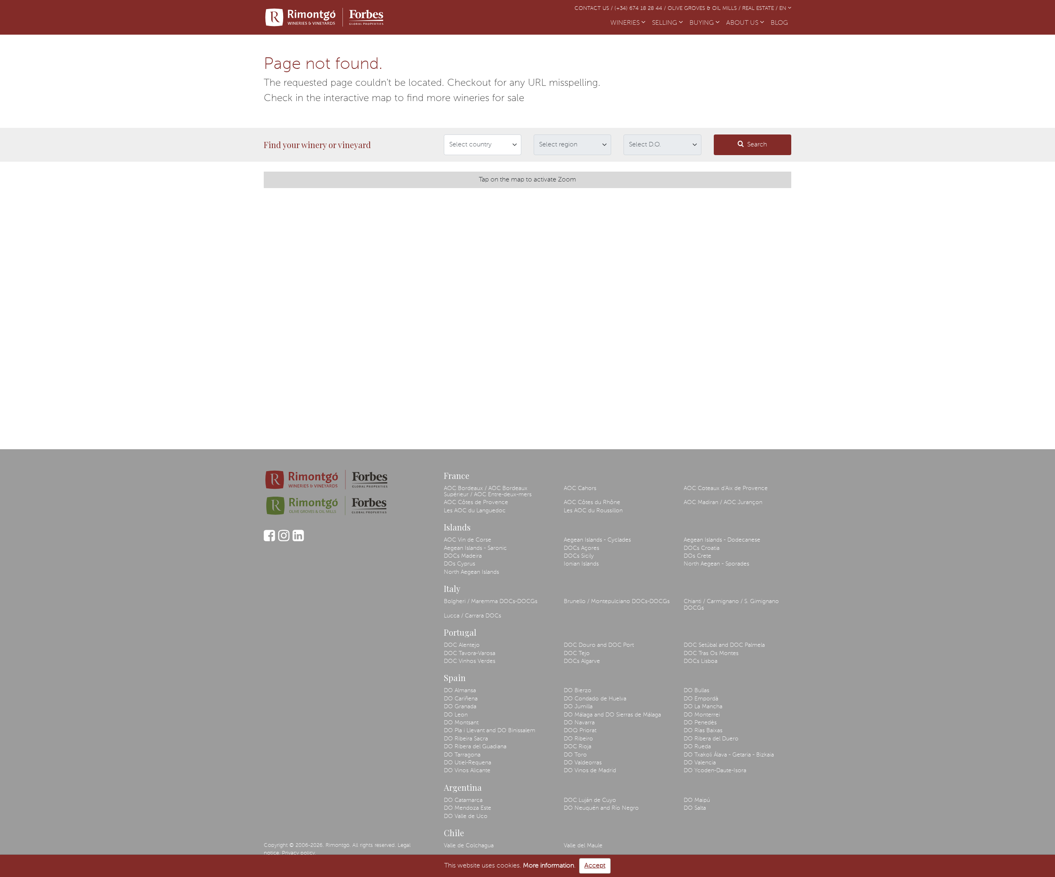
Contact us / (594, 8)
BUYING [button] (702, 23)
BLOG (781, 23)
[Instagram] (283, 539)
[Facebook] (269, 539)
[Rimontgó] (325, 17)
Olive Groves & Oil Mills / (705, 8)
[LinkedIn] (298, 539)
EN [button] (783, 8)
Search (757, 144)
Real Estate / (760, 8)
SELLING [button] (665, 23)
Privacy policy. (299, 853)
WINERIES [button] (625, 23)
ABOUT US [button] (743, 23)
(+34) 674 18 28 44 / (641, 8)
